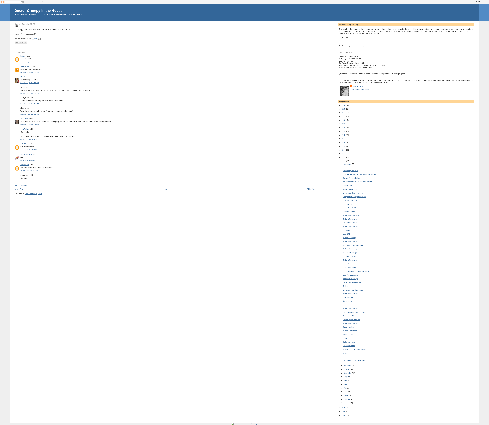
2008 (344, 415)
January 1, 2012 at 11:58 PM (28, 181)
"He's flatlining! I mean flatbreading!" (356, 271)
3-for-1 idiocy (348, 230)
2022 (344, 120)
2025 (344, 109)
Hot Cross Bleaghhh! (350, 256)
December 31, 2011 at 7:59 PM (29, 93)
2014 (344, 150)
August (346, 377)
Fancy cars (347, 305)
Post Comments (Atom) (33, 194)
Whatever (346, 353)
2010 (344, 408)
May (345, 388)
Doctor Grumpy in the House (38, 11)
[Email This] (16, 42)
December (348, 164)
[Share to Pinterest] (25, 42)
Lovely (345, 338)
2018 (344, 135)
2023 (344, 116)
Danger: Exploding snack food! (354, 197)
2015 (344, 146)
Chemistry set (348, 297)
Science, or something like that (354, 349)
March (346, 395)
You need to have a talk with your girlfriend (358, 182)
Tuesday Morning (349, 238)
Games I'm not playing (351, 178)
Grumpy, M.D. (358, 86)
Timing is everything (350, 189)
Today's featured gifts (351, 215)
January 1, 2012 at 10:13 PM (29, 170)
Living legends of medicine (353, 193)
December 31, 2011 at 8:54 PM (29, 103)
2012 (344, 157)
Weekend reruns (349, 346)
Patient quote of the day (352, 282)
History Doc (24, 165)
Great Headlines (349, 327)
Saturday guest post (350, 171)
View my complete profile (359, 90)
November (348, 366)
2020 (344, 128)
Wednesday (347, 186)
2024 (344, 113)
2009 (344, 412)
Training (346, 286)
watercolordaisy (26, 154)
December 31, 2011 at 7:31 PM (29, 72)
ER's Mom (24, 144)
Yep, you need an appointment (354, 245)
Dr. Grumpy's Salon (350, 223)
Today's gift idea (349, 342)
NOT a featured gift (350, 253)
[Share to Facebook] (23, 42)
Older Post (311, 189)
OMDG (22, 77)
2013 (344, 154)
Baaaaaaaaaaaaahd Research (354, 312)
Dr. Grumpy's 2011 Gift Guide (354, 361)
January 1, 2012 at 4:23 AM (28, 139)
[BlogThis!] (18, 42)
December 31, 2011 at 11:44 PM (29, 114)
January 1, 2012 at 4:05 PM (28, 160)
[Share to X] (20, 42)
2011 (344, 161)
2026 (344, 105)
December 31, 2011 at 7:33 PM (29, 83)
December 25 (348, 204)
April (345, 392)
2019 (344, 131)
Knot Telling (24, 129)
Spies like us (348, 301)
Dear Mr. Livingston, (350, 275)
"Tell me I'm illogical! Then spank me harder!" (359, 174)
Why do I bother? (349, 267)
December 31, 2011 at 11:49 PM (29, 124)
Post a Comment (21, 186)
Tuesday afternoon (350, 331)
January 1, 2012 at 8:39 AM (28, 149)
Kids (17, 26)
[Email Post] (39, 38)
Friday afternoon (349, 212)
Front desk (347, 357)
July (345, 380)
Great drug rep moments (352, 264)
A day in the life (349, 316)
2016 (344, 143)
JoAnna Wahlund (26, 66)
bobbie (22, 56)
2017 (344, 139)
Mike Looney (25, 119)
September (348, 373)
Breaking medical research (353, 290)
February (347, 399)
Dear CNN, (347, 234)
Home (165, 189)
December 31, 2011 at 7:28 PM (29, 62)
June (346, 384)
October (347, 369)
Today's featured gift (350, 219)
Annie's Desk (348, 335)
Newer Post (19, 189)
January (347, 403)
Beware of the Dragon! (351, 200)
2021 (344, 124)
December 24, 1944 (350, 208)
